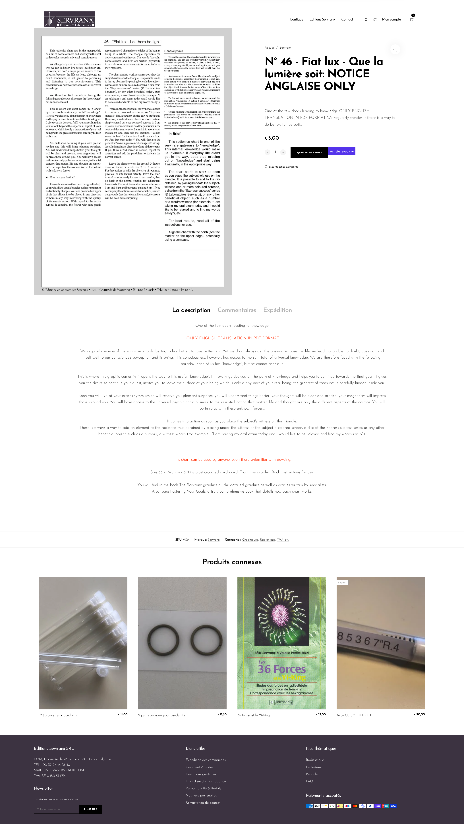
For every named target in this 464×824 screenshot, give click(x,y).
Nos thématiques (321, 749)
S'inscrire (90, 809)
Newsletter (43, 788)
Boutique (296, 19)
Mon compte (391, 19)
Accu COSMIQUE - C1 (354, 715)
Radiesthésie (315, 760)
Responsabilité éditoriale (203, 788)
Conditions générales (201, 774)
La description (191, 310)
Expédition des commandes (206, 760)
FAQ (309, 781)
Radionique (267, 540)
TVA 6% (283, 540)
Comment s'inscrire (199, 767)
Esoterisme (314, 767)
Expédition (277, 310)
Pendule (312, 774)
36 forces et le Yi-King (253, 715)
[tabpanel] (133, 161)
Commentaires (237, 310)
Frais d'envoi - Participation (206, 781)
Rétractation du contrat (203, 803)
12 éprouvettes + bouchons (58, 715)
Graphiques (250, 540)
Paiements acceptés (323, 796)
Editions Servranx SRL (54, 749)
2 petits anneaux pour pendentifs (161, 715)
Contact (347, 19)
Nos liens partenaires (201, 795)
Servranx (213, 540)
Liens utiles (195, 749)
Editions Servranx (322, 19)
